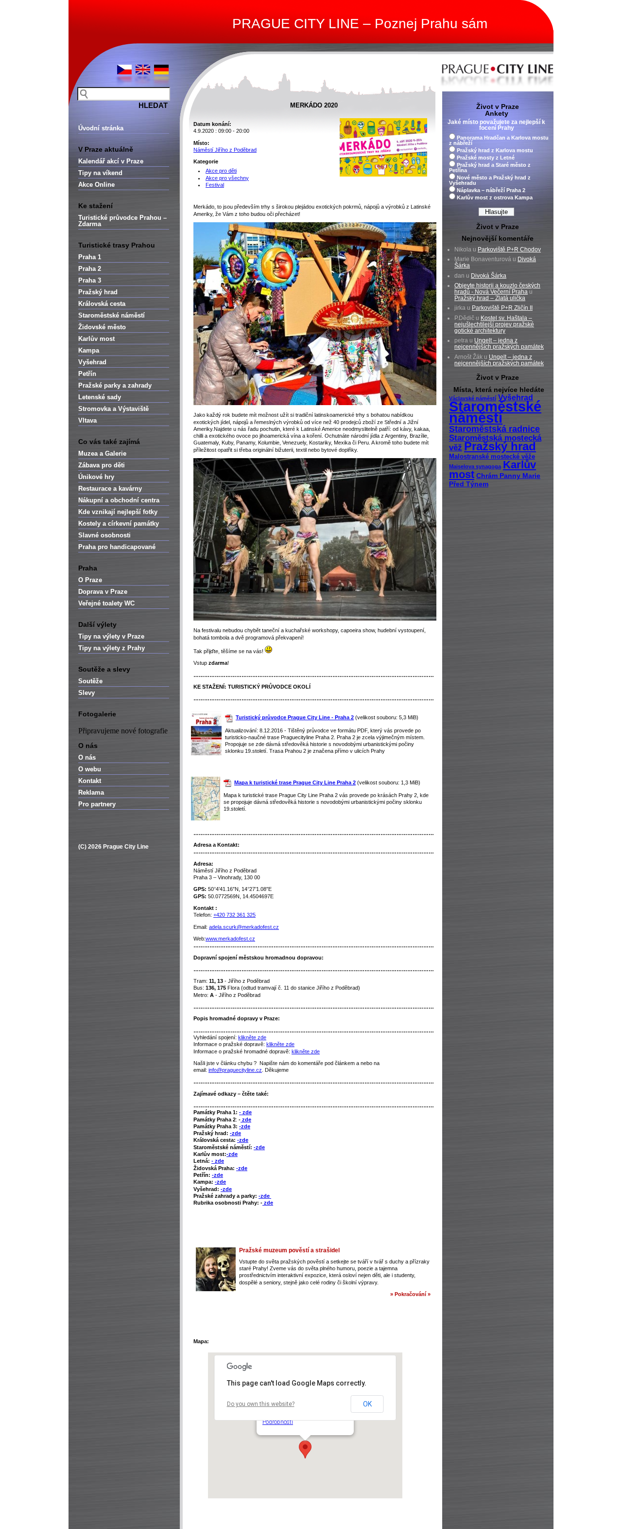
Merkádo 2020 (314, 105)
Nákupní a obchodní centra (118, 500)
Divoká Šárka (488, 275)
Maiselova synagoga (475, 466)
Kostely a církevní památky (118, 523)
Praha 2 (89, 268)
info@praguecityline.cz (235, 1070)
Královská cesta (101, 303)
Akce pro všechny (227, 178)
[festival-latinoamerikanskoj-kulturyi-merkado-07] (314, 403)
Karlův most (96, 338)
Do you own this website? (260, 1404)
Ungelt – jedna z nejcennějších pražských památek (499, 343)
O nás (87, 757)
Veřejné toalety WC (106, 603)
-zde (244, 1126)
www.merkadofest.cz (230, 939)
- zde (245, 1112)
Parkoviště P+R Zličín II (502, 307)
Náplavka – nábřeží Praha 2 (491, 190)
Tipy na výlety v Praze (111, 636)
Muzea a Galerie (102, 453)
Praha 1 (89, 257)
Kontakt (89, 780)
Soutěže (90, 681)
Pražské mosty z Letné (486, 157)
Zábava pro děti (101, 465)
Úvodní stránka (100, 128)
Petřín (87, 373)
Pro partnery (97, 804)
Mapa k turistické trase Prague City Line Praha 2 (295, 782)
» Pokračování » (410, 1294)
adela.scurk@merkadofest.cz (244, 927)
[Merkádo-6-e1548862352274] (314, 619)
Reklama (91, 792)
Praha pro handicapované (117, 547)
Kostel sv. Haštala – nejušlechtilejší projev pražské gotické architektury (494, 324)
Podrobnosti (277, 1422)
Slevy (86, 692)
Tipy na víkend (100, 173)
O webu (89, 769)
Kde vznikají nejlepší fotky (117, 512)
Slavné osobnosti (104, 535)
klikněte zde (252, 1037)
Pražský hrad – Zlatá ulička (489, 298)
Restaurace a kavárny (110, 488)
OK (367, 1404)
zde (246, 1119)
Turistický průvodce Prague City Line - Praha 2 (295, 717)
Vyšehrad (92, 362)
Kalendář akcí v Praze (110, 161)
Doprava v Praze (102, 591)
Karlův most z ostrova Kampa (495, 197)
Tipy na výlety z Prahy (111, 648)
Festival (215, 185)
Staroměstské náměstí (111, 315)
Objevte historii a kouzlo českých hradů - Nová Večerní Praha (497, 288)
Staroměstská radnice (494, 429)
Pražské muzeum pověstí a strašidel (289, 1250)
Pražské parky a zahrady (115, 385)
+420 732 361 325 (234, 915)
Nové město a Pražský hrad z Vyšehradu (490, 180)
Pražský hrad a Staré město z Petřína (490, 167)
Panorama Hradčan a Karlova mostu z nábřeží (499, 140)
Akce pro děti (221, 171)
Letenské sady (99, 397)
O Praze (90, 580)
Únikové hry (96, 476)
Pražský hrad (98, 292)
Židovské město (102, 327)
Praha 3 (89, 280)
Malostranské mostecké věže (492, 456)
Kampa (88, 350)
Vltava (87, 420)
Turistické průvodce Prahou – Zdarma (122, 221)
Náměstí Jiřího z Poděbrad (225, 150)
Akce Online (96, 184)
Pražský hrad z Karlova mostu (495, 150)
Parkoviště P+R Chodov (509, 249)
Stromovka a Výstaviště (113, 408)
